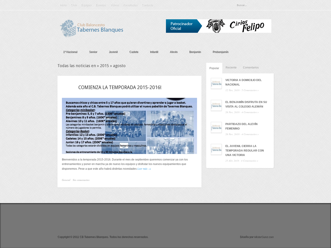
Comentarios (251, 67)
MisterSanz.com (264, 236)
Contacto (147, 5)
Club (74, 5)
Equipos (86, 5)
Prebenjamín (220, 51)
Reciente (231, 67)
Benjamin (195, 51)
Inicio (63, 5)
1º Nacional (70, 51)
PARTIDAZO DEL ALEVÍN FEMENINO (241, 126)
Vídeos (114, 5)
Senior (93, 51)
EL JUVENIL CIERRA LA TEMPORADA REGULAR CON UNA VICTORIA (244, 151)
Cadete (133, 51)
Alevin (173, 51)
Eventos (101, 5)
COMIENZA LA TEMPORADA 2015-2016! (119, 87)
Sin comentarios (81, 180)
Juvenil (113, 51)
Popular (214, 68)
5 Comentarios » (250, 90)
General (66, 180)
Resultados (130, 5)
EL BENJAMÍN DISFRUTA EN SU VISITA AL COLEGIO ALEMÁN (246, 104)
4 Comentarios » (250, 112)
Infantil (154, 51)
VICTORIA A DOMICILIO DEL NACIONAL (243, 82)
